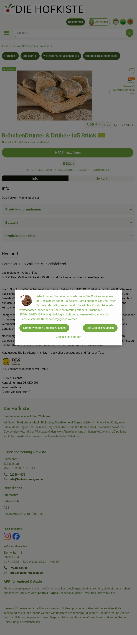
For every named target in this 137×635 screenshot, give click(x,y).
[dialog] (68, 317)
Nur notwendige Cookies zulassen (44, 328)
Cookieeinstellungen (68, 336)
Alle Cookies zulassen (100, 328)
